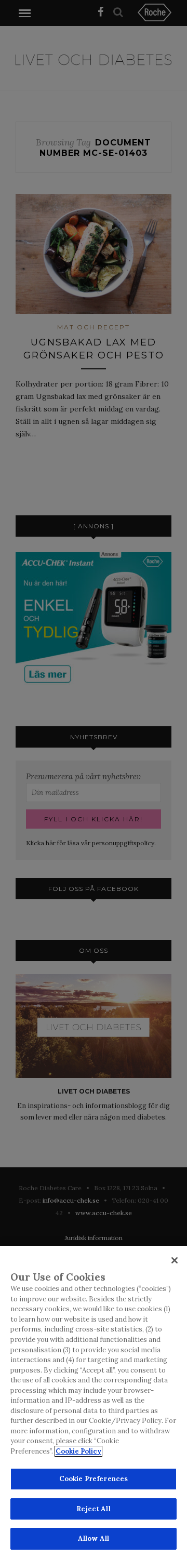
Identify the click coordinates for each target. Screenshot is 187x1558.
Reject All (93, 1508)
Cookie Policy (78, 1451)
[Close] (174, 1260)
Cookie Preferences (93, 1478)
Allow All (93, 1538)
